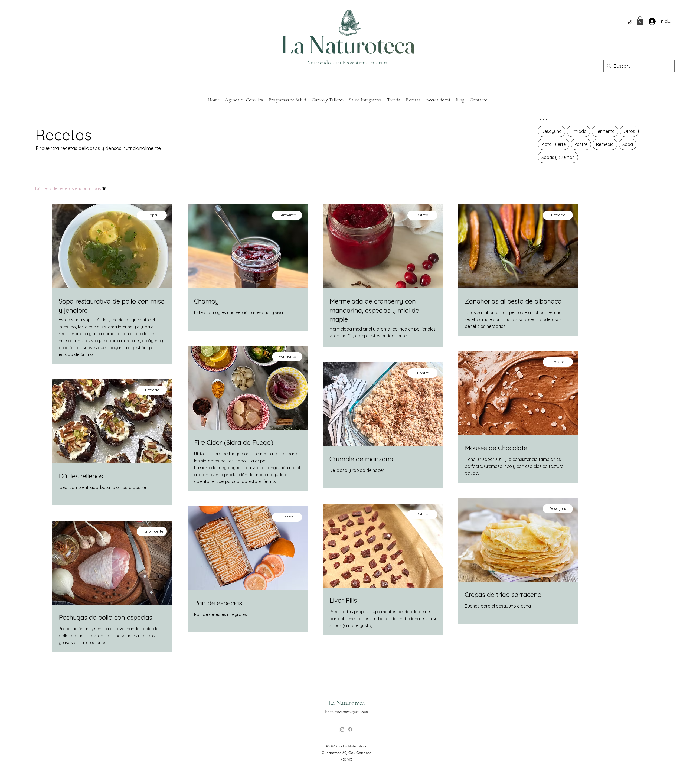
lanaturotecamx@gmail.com (346, 711)
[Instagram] (342, 729)
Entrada (578, 131)
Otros (629, 131)
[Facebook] (350, 729)
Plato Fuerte (553, 144)
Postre (580, 144)
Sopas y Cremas (557, 157)
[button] (640, 20)
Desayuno (551, 131)
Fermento (605, 131)
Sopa (627, 144)
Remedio (605, 144)
